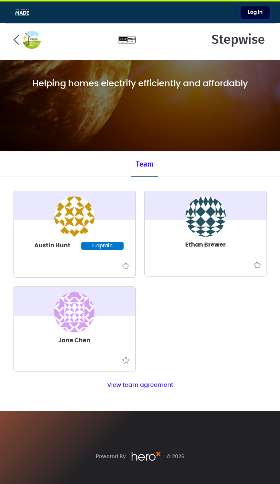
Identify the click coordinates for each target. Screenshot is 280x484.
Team (144, 164)
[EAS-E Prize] (27, 39)
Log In (255, 12)
